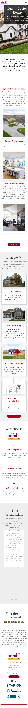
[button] (11, 599)
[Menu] (26, 2)
